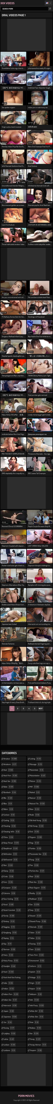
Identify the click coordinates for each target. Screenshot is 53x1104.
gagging (9, 927)
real (34, 876)
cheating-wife (11, 831)
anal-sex (10, 781)
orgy (34, 843)
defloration (10, 854)
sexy (34, 910)
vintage (35, 977)
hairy (8, 955)
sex (34, 904)
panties (35, 848)
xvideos (35, 1028)
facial (8, 904)
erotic (8, 876)
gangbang (10, 932)
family (9, 915)
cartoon (9, 815)
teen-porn (36, 955)
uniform (35, 966)
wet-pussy (36, 1005)
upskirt (35, 972)
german (9, 949)
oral (34, 831)
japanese (10, 1016)
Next (41, 708)
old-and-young (38, 820)
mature (35, 781)
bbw (8, 803)
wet (34, 1000)
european (10, 887)
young (35, 1039)
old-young (36, 826)
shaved (35, 915)
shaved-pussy (38, 921)
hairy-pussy (11, 960)
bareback (10, 792)
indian (9, 988)
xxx (34, 1033)
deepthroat (10, 848)
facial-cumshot (12, 910)
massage (36, 764)
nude (34, 815)
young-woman (38, 1044)
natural (35, 798)
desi (8, 865)
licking (35, 758)
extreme (9, 893)
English (48, 3)
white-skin (36, 1016)
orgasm (36, 837)
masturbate (36, 770)
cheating (9, 826)
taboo (35, 932)
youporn (35, 1050)
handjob (9, 966)
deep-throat (11, 843)
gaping (9, 938)
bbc (8, 798)
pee (34, 865)
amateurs (10, 764)
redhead (36, 899)
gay (7, 944)
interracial (10, 1005)
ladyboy (9, 1033)
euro (8, 882)
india (8, 983)
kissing (9, 1028)
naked (34, 792)
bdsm (8, 809)
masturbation (37, 775)
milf (34, 786)
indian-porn (11, 994)
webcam (35, 994)
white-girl (36, 1011)
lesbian (9, 1044)
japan (9, 1011)
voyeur (35, 988)
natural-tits (37, 803)
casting (9, 820)
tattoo (35, 938)
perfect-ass (37, 871)
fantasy (9, 921)
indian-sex (10, 1000)
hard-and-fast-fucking (12, 978)
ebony (9, 871)
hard (8, 972)
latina (9, 1039)
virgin (35, 983)
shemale (36, 927)
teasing (35, 944)
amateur (10, 758)
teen (35, 949)
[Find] (50, 8)
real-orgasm (37, 887)
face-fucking (11, 899)
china (8, 837)
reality (35, 893)
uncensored (37, 960)
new (34, 809)
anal (8, 770)
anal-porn (10, 775)
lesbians (9, 1050)
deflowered (10, 859)
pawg (34, 859)
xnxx (34, 1022)
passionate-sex (38, 854)
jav (8, 1022)
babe (8, 786)
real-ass (36, 882)
